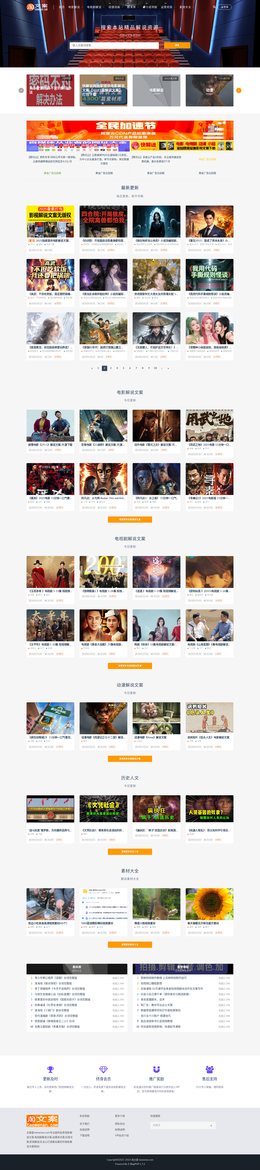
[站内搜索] (214, 7)
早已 (207, 502)
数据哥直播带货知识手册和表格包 (161, 1010)
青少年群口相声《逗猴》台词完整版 (56, 978)
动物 (32, 741)
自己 (146, 648)
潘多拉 (102, 502)
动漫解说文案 (130, 685)
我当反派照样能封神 (92, 298)
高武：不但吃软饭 (38, 298)
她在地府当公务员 (144, 244)
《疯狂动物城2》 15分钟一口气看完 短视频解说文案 (58, 737)
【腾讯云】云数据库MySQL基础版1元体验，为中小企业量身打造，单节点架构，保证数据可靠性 (104, 159)
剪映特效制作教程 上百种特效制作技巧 (164, 978)
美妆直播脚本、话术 (153, 999)
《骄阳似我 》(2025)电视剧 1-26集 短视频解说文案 (217, 591)
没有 (199, 741)
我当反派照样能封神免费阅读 (118, 298)
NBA (101, 927)
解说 (156, 298)
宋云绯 (147, 298)
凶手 (40, 502)
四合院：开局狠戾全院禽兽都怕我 (98, 244)
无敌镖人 (140, 351)
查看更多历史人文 (130, 852)
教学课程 (183, 967)
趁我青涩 (34, 351)
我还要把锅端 (56, 298)
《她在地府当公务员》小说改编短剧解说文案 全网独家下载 (168, 240)
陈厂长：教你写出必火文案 (157, 1005)
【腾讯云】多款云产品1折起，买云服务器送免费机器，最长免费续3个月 (155, 159)
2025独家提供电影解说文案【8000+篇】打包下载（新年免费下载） (71, 240)
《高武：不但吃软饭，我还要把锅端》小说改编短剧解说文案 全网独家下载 (71, 294)
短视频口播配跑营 (151, 983)
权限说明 (120, 1129)
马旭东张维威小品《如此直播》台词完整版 (60, 994)
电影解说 (74, 7)
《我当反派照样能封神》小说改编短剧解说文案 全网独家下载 (117, 294)
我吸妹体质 (214, 351)
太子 (42, 648)
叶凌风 (86, 648)
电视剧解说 (94, 7)
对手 (207, 449)
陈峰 (191, 449)
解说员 (200, 595)
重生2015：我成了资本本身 (201, 244)
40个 (48, 927)
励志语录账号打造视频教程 (157, 1021)
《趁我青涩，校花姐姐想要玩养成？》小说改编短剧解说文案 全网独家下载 (71, 347)
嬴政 (199, 502)
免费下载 (50, 244)
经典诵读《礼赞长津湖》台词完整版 (56, 1005)
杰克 (93, 502)
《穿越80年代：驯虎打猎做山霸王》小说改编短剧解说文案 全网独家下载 (123, 347)
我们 (85, 834)
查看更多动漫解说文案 (130, 759)
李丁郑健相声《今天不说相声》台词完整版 (60, 989)
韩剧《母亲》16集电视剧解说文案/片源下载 (160, 644)
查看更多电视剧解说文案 (130, 666)
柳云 (209, 648)
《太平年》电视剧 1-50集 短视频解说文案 (52, 644)
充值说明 (84, 1129)
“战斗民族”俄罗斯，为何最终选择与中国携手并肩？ (58, 830)
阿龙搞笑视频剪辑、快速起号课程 (161, 1026)
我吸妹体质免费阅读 (232, 351)
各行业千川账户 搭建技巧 (156, 1016)
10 (155, 368)
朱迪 (40, 741)
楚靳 (138, 298)
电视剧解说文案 (130, 539)
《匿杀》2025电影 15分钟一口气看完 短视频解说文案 (59, 498)
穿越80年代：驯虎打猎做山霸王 (97, 351)
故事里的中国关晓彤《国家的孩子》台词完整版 (62, 999)
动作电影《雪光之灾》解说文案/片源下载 (158, 445)
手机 (191, 741)
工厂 (201, 648)
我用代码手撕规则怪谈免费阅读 (227, 298)
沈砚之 (33, 648)
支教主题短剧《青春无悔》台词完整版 (57, 1026)
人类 (85, 502)
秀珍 (138, 648)
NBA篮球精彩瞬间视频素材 (97, 923)
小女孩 (139, 741)
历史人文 (130, 778)
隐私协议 (120, 1124)
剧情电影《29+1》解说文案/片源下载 (50, 445)
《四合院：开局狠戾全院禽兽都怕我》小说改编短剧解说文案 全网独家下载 (124, 240)
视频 (32, 927)
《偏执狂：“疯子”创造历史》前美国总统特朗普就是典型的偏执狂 (172, 830)
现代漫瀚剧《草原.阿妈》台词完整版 (56, 1016)
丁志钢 (192, 648)
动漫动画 (114, 7)
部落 (146, 502)
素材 (40, 927)
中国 (40, 834)
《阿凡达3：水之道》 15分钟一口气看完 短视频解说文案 (167, 498)
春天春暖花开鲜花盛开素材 (203, 923)
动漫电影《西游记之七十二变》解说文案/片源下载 (110, 737)
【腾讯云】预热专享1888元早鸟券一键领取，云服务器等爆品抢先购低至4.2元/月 (52, 159)
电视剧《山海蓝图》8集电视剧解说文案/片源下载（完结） (221, 644)
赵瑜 (50, 648)
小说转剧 (151, 7)
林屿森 (210, 595)
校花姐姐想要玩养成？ (52, 351)
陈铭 (32, 502)
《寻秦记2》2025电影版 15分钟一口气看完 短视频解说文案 (222, 498)
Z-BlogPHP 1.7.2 (136, 1164)
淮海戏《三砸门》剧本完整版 (52, 1010)
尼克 (48, 741)
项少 (191, 502)
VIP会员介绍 (122, 1135)
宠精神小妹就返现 (197, 351)
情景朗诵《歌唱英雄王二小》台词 (54, 1021)
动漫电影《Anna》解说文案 (150, 737)
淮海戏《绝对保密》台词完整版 (53, 983)
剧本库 (131, 7)
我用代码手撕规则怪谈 (199, 298)
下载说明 (84, 1135)
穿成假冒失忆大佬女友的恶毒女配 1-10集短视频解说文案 (167, 294)
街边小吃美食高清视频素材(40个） (48, 923)
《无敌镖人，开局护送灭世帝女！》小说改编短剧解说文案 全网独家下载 (176, 347)
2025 (32, 244)
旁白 (40, 595)
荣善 (32, 595)
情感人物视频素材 (144, 923)
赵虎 (199, 449)
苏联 (32, 834)
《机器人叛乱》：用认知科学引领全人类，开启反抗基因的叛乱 (223, 830)
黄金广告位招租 (207, 159)
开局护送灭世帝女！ (157, 351)
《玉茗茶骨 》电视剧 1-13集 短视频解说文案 (54, 591)
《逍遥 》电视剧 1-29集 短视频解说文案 (157, 591)
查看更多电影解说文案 (130, 520)
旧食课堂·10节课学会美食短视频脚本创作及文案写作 (172, 989)
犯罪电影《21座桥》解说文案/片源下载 (104, 445)
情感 (154, 927)
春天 (207, 927)
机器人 (192, 834)
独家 (40, 244)
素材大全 (185, 7)
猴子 (85, 741)
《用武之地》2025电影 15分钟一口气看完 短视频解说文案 (221, 445)
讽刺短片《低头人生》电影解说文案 (208, 737)
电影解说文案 (130, 393)
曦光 (191, 595)
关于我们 (84, 1124)
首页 (62, 7)
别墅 (48, 502)
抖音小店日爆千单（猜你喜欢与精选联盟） (166, 994)
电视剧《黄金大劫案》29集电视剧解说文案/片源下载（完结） (117, 644)
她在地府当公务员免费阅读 (168, 244)
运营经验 (167, 7)
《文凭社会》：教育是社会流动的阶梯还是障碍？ (109, 830)
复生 (48, 595)
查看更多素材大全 (130, 945)
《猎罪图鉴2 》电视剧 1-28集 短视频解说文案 (108, 591)
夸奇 (154, 502)
